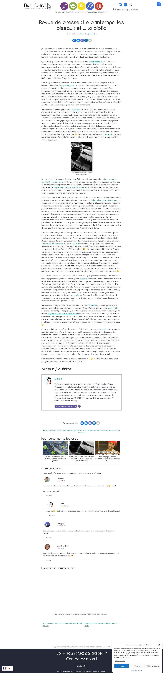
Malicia (82, 34)
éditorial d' (53, 243)
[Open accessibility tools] (159, 4)
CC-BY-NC (106, 646)
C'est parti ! (81, 666)
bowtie (64, 430)
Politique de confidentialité (99, 671)
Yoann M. (60, 478)
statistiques (81, 432)
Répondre (49, 496)
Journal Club (92, 34)
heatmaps (70, 430)
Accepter (121, 666)
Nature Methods (102, 430)
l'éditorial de (103, 200)
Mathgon (60, 524)
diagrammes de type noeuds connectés (70, 187)
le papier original (66, 85)
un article (75, 109)
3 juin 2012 (60, 548)
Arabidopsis (47, 430)
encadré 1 (109, 134)
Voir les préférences (153, 666)
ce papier (84, 278)
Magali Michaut (63, 546)
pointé (70, 179)
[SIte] (79, 406)
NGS (110, 430)
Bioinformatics (56, 430)
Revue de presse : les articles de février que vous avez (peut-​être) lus (81, 459)
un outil (74, 295)
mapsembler (92, 430)
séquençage (116, 430)
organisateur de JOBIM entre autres (63, 313)
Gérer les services (120, 661)
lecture (85, 430)
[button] (159, 645)
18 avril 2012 (61, 481)
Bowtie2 (93, 305)
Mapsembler (113, 308)
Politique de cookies (136, 670)
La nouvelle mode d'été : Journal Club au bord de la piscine (55, 459)
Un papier (103, 329)
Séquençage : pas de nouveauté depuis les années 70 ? (107, 459)
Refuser (137, 666)
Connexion (89, 671)
